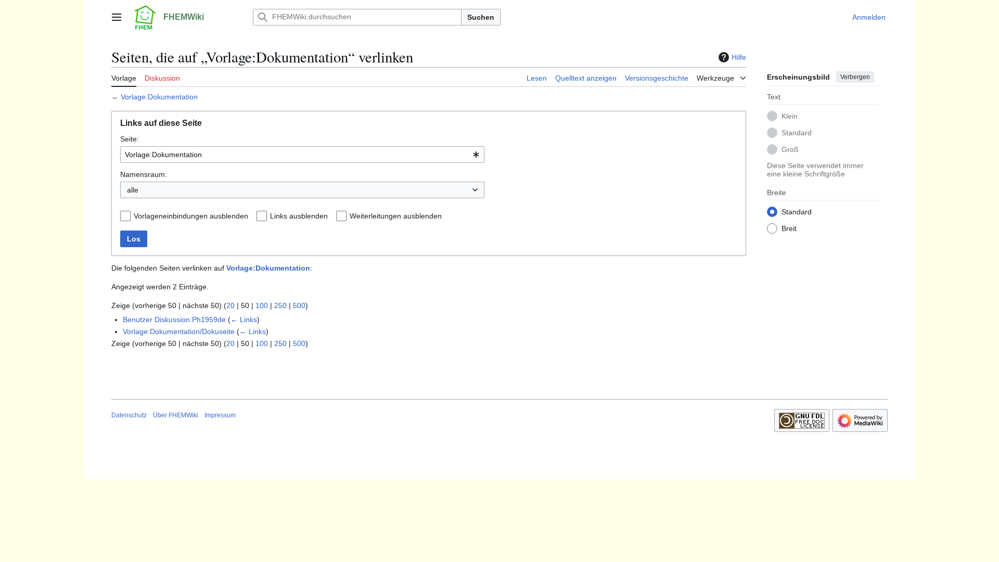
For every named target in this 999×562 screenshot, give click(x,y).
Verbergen (855, 77)
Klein (790, 116)
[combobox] (302, 154)
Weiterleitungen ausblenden (396, 216)
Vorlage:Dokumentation (159, 97)
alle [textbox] (132, 190)
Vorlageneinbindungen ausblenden (191, 216)
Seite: (129, 139)
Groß (790, 149)
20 (230, 305)
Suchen (480, 17)
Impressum (220, 415)
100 (261, 305)
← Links (243, 319)
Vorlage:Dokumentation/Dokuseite (179, 331)
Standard (797, 133)
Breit (789, 228)
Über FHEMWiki (175, 415)
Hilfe (739, 57)
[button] (116, 17)
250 (280, 305)
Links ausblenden (299, 216)
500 (299, 305)
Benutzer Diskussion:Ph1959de (174, 319)
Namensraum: (143, 174)
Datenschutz (129, 415)
